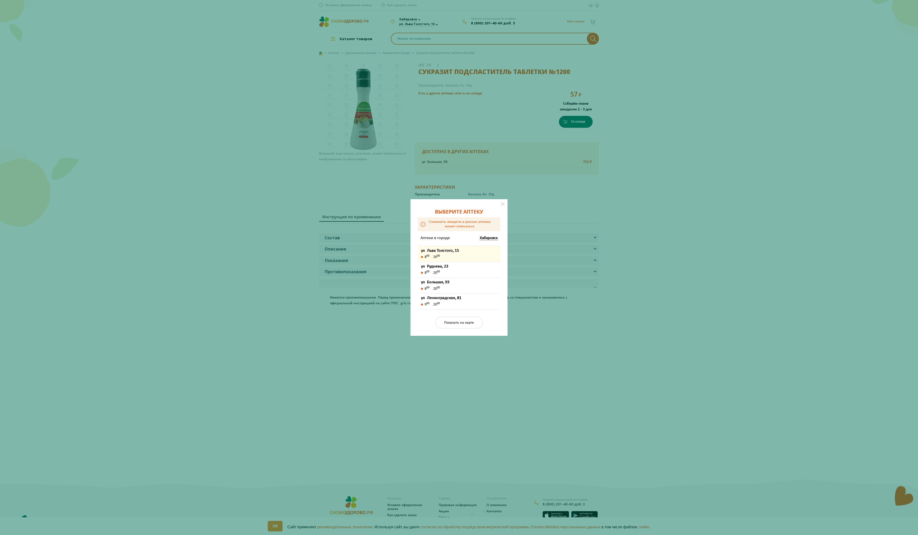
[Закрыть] (503, 204)
